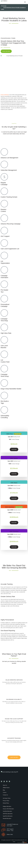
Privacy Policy (6, 800)
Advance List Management (9, 158)
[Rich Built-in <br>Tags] (4, 395)
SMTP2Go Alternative (8, 813)
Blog (4, 790)
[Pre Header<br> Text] (4, 284)
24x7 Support (5, 236)
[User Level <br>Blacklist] (4, 339)
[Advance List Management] (4, 152)
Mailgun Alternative (7, 806)
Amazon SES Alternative (8, 808)
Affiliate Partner (6, 787)
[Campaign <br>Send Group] (4, 368)
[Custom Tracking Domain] (4, 191)
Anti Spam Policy (6, 798)
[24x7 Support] (4, 230)
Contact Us (5, 794)
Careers (4, 792)
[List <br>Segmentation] (4, 255)
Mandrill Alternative (7, 818)
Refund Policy (6, 803)
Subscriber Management (9, 170)
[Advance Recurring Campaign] (4, 218)
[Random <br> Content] (4, 203)
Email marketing (4, 94)
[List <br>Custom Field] (4, 354)
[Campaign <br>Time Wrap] (4, 313)
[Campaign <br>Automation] (4, 269)
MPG (25, 842)
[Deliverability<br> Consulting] (4, 409)
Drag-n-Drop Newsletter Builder (11, 389)
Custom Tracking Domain (9, 197)
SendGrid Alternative (7, 811)
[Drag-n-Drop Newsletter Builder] (4, 383)
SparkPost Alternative (7, 816)
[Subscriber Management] (4, 164)
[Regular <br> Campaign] (4, 176)
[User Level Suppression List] (4, 243)
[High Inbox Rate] (4, 327)
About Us (5, 785)
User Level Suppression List (10, 249)
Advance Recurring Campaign (10, 224)
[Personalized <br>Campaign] (4, 298)
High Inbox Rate (6, 333)
